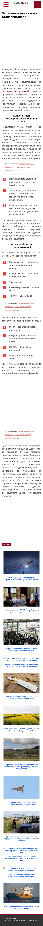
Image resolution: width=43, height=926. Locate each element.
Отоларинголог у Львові (15, 91)
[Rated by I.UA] (35, 922)
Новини (6, 544)
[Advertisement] (21, 45)
